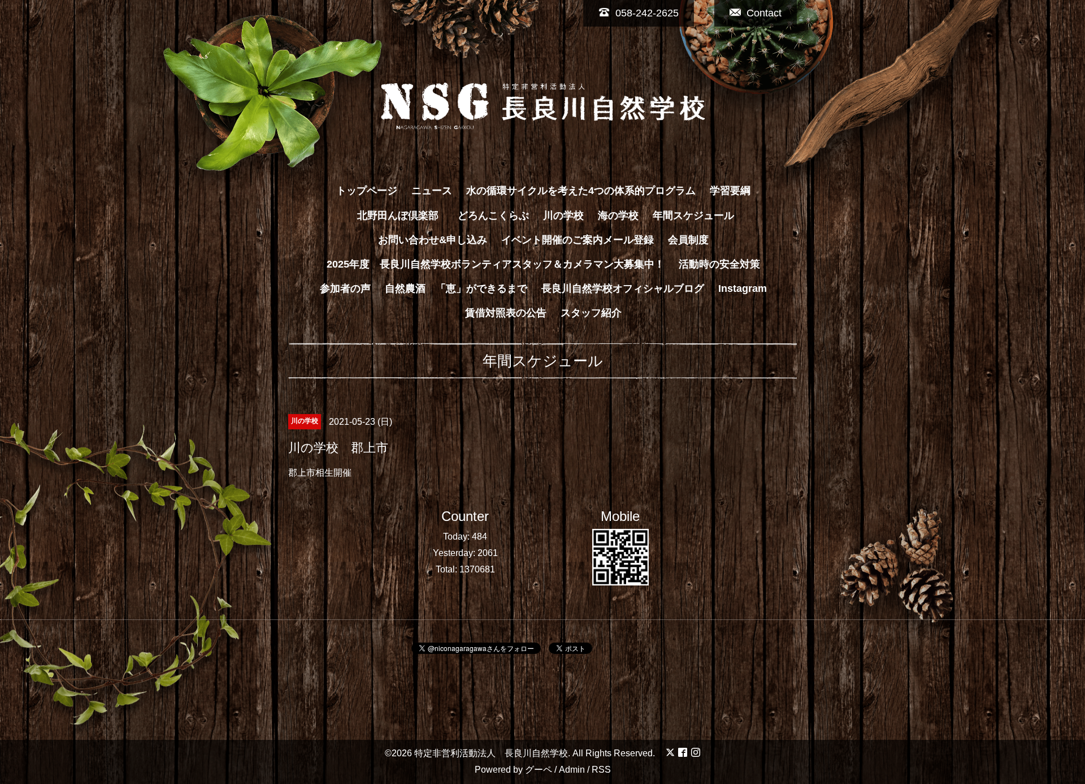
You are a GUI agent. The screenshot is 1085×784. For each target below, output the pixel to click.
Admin (572, 769)
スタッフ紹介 (591, 312)
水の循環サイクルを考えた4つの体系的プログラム (581, 190)
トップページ (366, 190)
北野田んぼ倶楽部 (403, 215)
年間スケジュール (693, 215)
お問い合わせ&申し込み (432, 239)
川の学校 (563, 215)
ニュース (431, 190)
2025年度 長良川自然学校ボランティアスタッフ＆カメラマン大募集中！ (496, 264)
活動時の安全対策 (719, 264)
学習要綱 (730, 190)
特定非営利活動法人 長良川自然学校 (491, 753)
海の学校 (618, 215)
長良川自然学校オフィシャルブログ (622, 288)
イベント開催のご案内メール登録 (577, 239)
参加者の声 (345, 288)
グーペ (538, 769)
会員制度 (688, 239)
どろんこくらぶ (493, 215)
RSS (601, 769)
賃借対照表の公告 (505, 312)
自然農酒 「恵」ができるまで (456, 288)
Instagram (742, 288)
